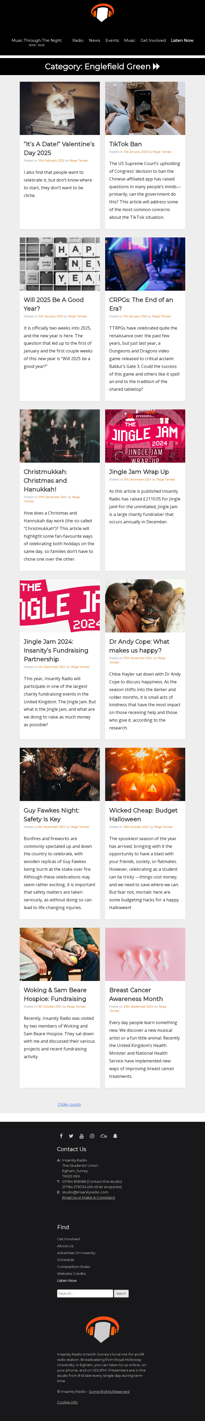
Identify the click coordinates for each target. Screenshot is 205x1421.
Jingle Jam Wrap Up (139, 471)
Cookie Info (67, 1402)
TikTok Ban (125, 144)
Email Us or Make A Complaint (88, 1197)
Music (129, 40)
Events (112, 40)
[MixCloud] (103, 1136)
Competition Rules (73, 1266)
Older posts (69, 1104)
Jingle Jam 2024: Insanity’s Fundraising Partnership (56, 650)
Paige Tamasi (78, 160)
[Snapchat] (115, 1136)
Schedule (65, 1260)
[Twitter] (71, 1136)
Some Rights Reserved (109, 1391)
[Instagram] (92, 1136)
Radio (78, 40)
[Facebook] (61, 1136)
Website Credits (71, 1273)
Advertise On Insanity (76, 1253)
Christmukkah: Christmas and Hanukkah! (45, 480)
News (94, 40)
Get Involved (153, 40)
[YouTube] (81, 1136)
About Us (65, 1246)
